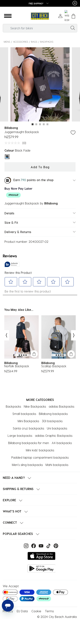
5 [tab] (47, 124)
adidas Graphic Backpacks (53, 435)
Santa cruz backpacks (28, 428)
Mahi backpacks (57, 464)
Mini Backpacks (28, 421)
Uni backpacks (57, 428)
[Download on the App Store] (41, 556)
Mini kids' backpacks (40, 450)
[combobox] (40, 28)
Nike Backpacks (35, 406)
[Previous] (6, 335)
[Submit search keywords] (73, 27)
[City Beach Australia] (40, 16)
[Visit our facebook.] (33, 545)
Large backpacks (20, 435)
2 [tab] (36, 124)
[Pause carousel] (74, 3)
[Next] (74, 335)
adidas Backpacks (61, 406)
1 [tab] (32, 124)
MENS (7, 41)
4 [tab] (44, 124)
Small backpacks (24, 413)
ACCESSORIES (20, 41)
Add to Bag (40, 167)
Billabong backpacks (53, 413)
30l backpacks (52, 421)
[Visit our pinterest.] (55, 545)
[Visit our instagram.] (25, 545)
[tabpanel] (40, 85)
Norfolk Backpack (16, 366)
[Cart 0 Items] (73, 16)
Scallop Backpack (53, 366)
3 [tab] (40, 124)
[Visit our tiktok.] (48, 545)
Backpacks (46, 41)
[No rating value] (13, 143)
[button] (8, 16)
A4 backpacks (62, 443)
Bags (34, 41)
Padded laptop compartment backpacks (40, 457)
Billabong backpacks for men (28, 443)
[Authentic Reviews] (12, 264)
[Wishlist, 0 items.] (67, 16)
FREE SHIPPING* (36, 3)
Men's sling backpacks (27, 464)
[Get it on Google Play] (41, 568)
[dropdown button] (46, 3)
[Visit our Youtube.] (40, 545)
